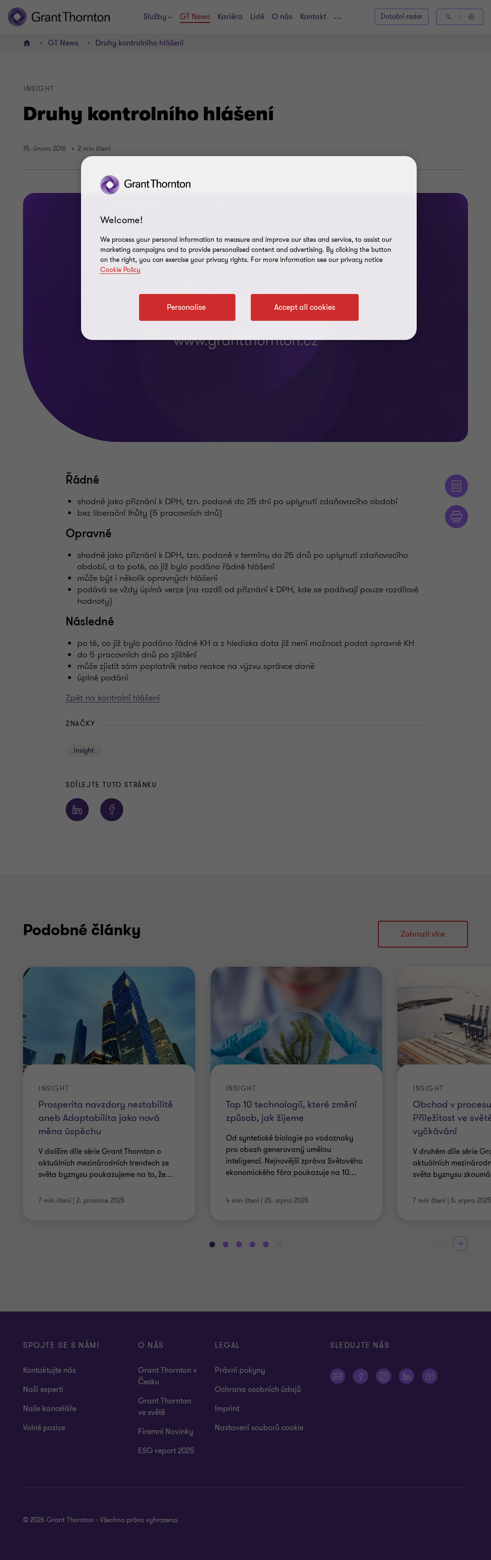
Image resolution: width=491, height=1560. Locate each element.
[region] (249, 248)
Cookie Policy (120, 269)
